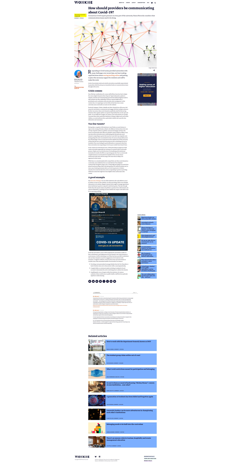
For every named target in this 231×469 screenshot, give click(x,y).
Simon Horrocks (78, 79)
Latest (133, 2)
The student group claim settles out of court (123, 355)
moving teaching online (111, 75)
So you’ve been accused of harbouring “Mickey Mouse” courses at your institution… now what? (130, 384)
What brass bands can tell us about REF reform (148, 218)
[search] (155, 2)
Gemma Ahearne (110, 432)
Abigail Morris (110, 349)
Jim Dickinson (110, 363)
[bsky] (152, 2)
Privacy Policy (148, 460)
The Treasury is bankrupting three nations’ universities (147, 254)
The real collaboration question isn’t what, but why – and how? (148, 275)
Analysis (117, 376)
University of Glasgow (95, 180)
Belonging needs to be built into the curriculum (125, 424)
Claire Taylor (110, 418)
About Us (121, 2)
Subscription (141, 2)
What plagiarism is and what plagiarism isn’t (148, 236)
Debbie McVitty (110, 390)
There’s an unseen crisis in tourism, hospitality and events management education (129, 439)
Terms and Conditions (150, 458)
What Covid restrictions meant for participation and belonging (131, 369)
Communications (79, 87)
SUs (148, 2)
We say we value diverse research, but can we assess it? (148, 241)
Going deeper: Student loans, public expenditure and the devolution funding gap (148, 268)
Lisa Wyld (109, 445)
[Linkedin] (99, 456)
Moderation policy (149, 456)
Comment (76, 18)
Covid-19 (76, 88)
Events (128, 2)
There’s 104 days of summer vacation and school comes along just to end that (148, 230)
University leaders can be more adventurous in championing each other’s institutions (130, 411)
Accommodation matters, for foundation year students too (148, 248)
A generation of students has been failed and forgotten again (130, 396)
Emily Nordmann (111, 376)
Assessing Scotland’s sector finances (147, 223)
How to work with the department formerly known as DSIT (129, 341)
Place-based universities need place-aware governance (148, 261)
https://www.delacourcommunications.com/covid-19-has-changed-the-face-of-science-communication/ (110, 306)
